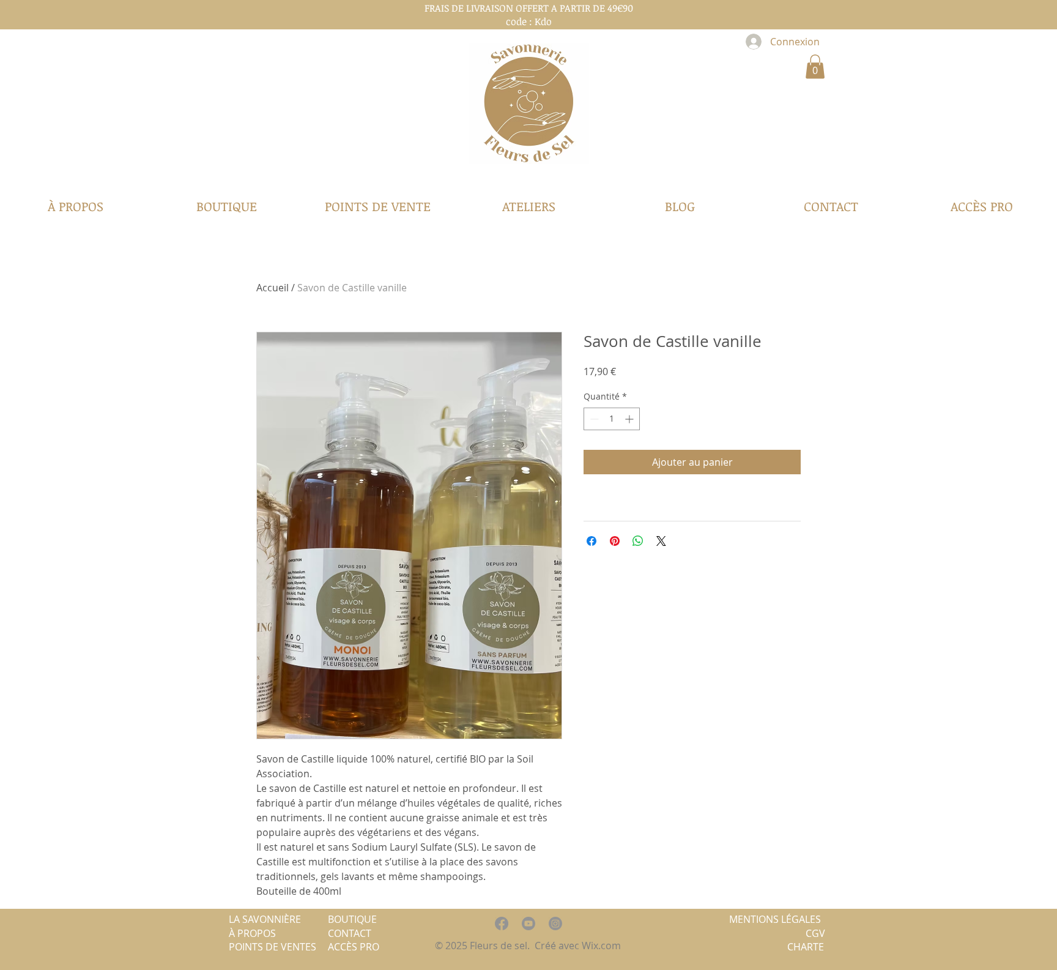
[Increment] (630, 419)
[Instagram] (555, 923)
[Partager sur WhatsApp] (638, 541)
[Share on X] (661, 541)
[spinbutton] (612, 419)
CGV (815, 933)
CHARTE (805, 946)
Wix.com (602, 945)
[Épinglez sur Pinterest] (614, 541)
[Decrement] (593, 419)
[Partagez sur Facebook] (591, 541)
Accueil (272, 287)
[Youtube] (528, 923)
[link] (815, 66)
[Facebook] (501, 923)
